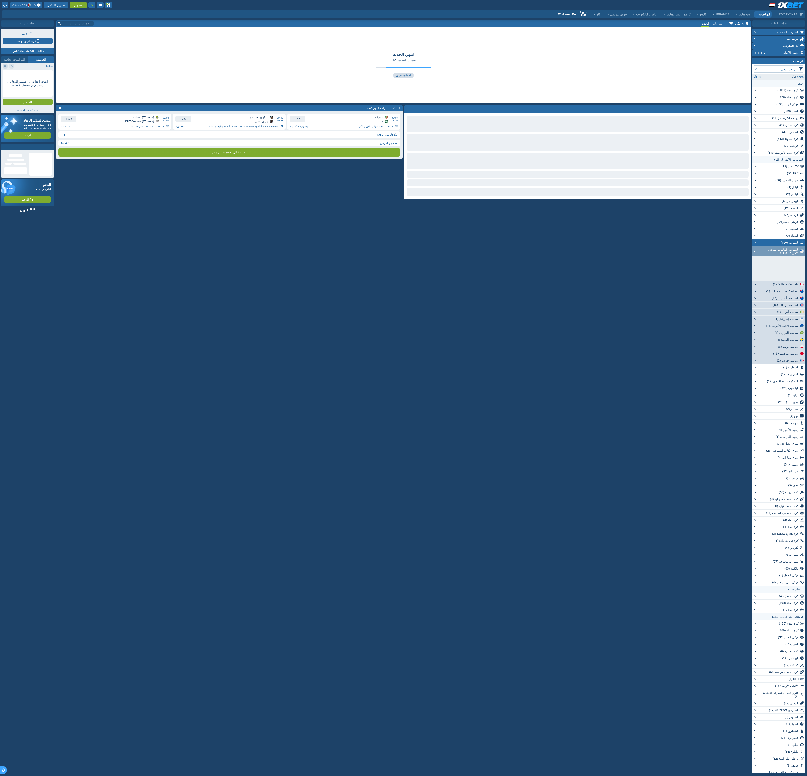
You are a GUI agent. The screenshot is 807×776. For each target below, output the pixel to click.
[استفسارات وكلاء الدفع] (100, 5)
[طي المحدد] (760, 102)
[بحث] (59, 23)
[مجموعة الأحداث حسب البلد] (755, 102)
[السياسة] (738, 23)
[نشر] (755, 32)
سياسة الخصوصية (12, 75)
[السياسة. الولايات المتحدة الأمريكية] (731, 23)
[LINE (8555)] (746, 23)
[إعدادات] (37, 5)
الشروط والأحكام (42, 75)
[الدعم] (5, 5)
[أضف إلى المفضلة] (756, 59)
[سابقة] (764, 52)
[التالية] (755, 52)
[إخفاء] (755, 268)
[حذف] (60, 107)
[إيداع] (91, 5)
